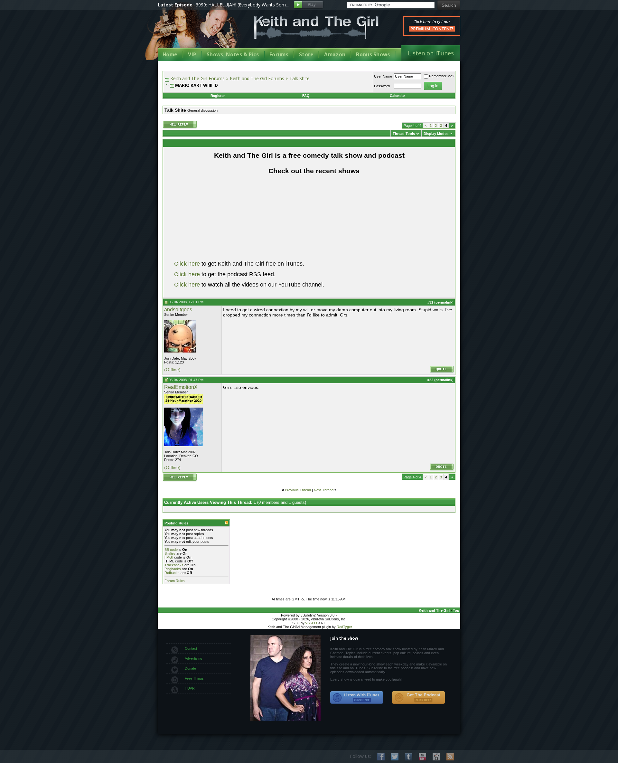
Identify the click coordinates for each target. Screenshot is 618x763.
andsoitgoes (178, 309)
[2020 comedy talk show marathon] (183, 402)
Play (308, 5)
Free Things (194, 678)
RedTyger (344, 627)
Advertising (193, 658)
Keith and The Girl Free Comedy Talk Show (316, 27)
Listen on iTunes (431, 53)
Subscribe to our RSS (450, 756)
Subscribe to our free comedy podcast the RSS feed (418, 697)
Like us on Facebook (381, 756)
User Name (383, 76)
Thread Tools (404, 134)
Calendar (397, 96)
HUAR (190, 688)
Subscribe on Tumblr (408, 756)
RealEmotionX (181, 387)
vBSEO (311, 623)
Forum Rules (174, 581)
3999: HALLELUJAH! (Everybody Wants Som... (242, 5)
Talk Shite (299, 78)
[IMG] (168, 557)
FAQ (306, 96)
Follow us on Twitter (394, 756)
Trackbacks (173, 565)
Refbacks (172, 573)
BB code (171, 549)
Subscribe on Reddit (436, 756)
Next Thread (323, 490)
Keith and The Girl (434, 610)
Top (456, 610)
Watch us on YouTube (422, 756)
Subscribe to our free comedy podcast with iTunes (357, 697)
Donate (190, 668)
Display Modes (436, 134)
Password (382, 86)
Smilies (169, 553)
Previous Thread (298, 490)
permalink (443, 302)
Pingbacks (172, 569)
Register (218, 96)
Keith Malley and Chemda (195, 32)
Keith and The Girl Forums (197, 78)
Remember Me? (441, 76)
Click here (187, 263)
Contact (191, 648)
